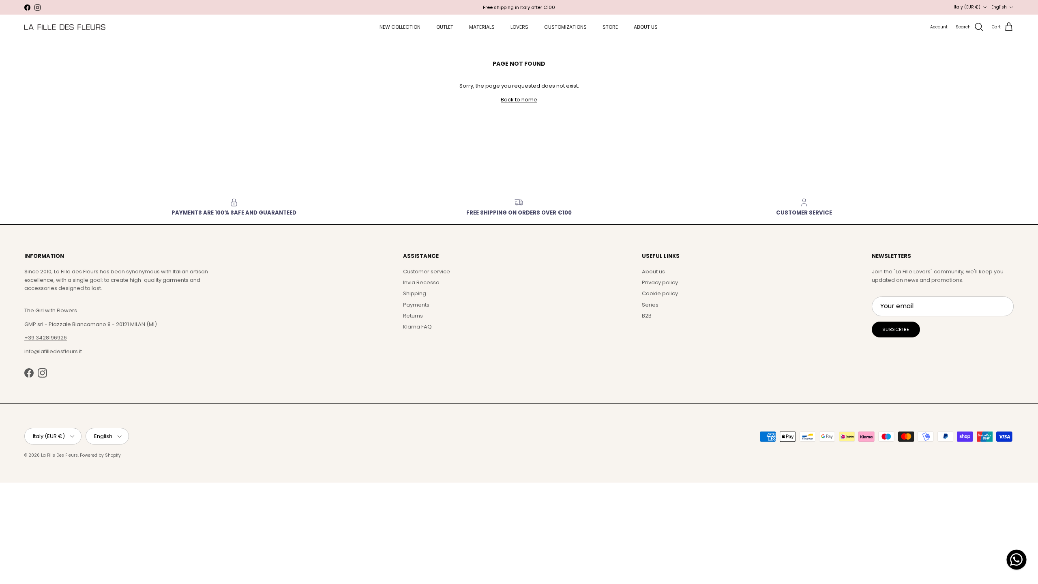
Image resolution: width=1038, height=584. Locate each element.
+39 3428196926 (45, 337)
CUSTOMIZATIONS (565, 27)
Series (650, 305)
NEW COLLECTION (400, 27)
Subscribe (895, 329)
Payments (416, 305)
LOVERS (519, 27)
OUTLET (444, 27)
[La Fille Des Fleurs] (64, 27)
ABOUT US (646, 27)
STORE (610, 27)
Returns (413, 316)
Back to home (519, 99)
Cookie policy (660, 293)
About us (653, 271)
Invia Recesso (421, 282)
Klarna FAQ (417, 327)
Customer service (426, 271)
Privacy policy (660, 282)
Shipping (414, 293)
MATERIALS (482, 27)
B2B (647, 316)
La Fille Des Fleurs (59, 455)
